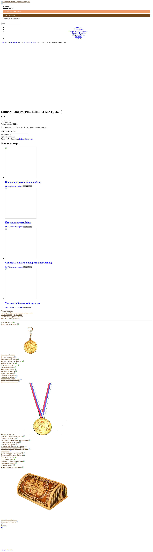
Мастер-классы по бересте (10, 380)
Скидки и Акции (79, 35)
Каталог (78, 27)
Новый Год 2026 (6, 322)
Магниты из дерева (8, 378)
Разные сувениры (7, 459)
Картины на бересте (8, 371)
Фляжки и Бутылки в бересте (11, 467)
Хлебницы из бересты (9, 520)
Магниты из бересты (8, 376)
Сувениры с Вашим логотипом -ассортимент (17, 313)
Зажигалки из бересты (9, 359)
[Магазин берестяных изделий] (15, 2)
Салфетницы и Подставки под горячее (14, 449)
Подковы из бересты (8, 445)
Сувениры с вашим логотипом (12, 461)
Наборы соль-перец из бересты (12, 436)
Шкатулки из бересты (8, 522)
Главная (3, 42)
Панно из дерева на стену (10, 442)
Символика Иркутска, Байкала (19, 42)
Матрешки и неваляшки (9, 382)
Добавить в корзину (8, 137)
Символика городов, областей (11, 315)
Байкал (33, 42)
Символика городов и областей (12, 453)
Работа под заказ (7, 311)
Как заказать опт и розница (78, 31)
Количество (5, 135)
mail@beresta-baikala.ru (11, 21)
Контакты (78, 37)
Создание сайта (6, 550)
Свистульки (29, 139)
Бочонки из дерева (7, 357)
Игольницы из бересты (9, 365)
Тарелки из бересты (8, 463)
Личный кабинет (9, 16)
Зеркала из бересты (7, 363)
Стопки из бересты (7, 457)
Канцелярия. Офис (7, 369)
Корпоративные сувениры (10, 318)
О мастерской (78, 29)
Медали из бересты (7, 434)
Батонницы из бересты (9, 324)
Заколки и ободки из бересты (11, 361)
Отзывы (78, 38)
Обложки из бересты (8, 438)
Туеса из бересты (7, 465)
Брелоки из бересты (8, 355)
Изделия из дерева (7, 367)
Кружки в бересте (7, 373)
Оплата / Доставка (78, 33)
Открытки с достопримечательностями (15, 440)
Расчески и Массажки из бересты (12, 447)
